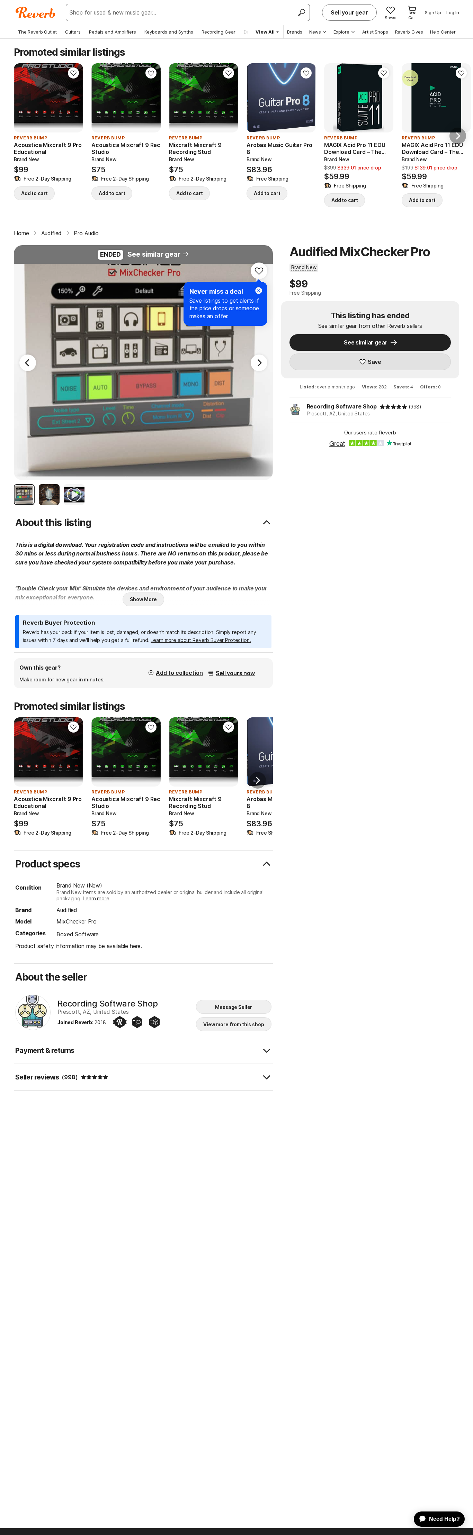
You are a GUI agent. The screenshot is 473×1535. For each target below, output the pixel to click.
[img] (393, 407)
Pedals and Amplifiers (112, 32)
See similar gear (153, 254)
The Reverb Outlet (37, 32)
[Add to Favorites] (73, 73)
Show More (143, 599)
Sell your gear (349, 12)
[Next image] (306, 97)
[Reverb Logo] (35, 12)
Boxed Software (77, 934)
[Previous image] (256, 97)
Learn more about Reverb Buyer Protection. (201, 640)
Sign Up (433, 12)
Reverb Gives (409, 32)
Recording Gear (218, 32)
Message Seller (233, 1007)
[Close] (259, 290)
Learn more (96, 898)
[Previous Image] (27, 363)
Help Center (443, 32)
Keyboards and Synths (168, 32)
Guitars (73, 32)
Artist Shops (375, 32)
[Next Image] (259, 363)
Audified (66, 910)
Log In (452, 12)
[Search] (301, 12)
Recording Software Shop (342, 406)
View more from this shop (233, 1024)
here (135, 946)
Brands (294, 32)
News (315, 32)
